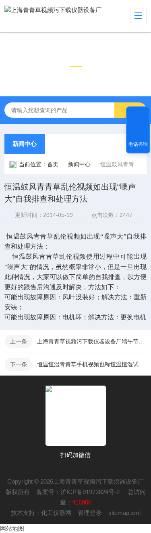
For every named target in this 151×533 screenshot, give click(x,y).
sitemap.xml (124, 512)
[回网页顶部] (138, 115)
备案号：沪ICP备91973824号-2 (78, 491)
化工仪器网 (56, 512)
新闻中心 (24, 143)
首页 (52, 164)
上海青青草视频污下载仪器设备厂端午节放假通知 (91, 341)
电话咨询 (138, 144)
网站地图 (12, 528)
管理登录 (90, 512)
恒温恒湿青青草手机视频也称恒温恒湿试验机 (91, 364)
